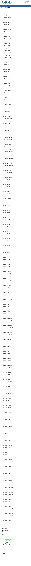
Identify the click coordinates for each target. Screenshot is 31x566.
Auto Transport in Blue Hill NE (7, 88)
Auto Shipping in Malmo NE (6, 69)
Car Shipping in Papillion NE (6, 236)
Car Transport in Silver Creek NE (7, 299)
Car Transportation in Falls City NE (7, 332)
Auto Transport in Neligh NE (6, 109)
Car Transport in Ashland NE (6, 264)
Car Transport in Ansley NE (6, 259)
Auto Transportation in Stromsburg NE (8, 177)
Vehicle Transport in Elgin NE (7, 435)
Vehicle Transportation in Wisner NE (8, 515)
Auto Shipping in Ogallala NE (6, 78)
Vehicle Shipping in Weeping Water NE (8, 409)
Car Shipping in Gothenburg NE (7, 207)
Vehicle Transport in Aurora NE (7, 417)
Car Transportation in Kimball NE (7, 337)
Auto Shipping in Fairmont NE (7, 38)
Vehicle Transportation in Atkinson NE (8, 475)
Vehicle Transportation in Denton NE (8, 482)
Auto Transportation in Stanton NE (7, 174)
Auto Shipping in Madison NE (6, 66)
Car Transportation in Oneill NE (7, 351)
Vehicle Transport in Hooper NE (7, 447)
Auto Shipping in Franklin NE (6, 43)
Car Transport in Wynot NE (6, 315)
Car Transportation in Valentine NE (7, 370)
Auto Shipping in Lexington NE (7, 62)
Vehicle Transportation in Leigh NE (7, 501)
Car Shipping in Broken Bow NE (7, 186)
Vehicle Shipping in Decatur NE (7, 379)
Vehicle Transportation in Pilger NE (7, 511)
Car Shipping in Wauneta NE (6, 252)
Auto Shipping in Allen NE (6, 15)
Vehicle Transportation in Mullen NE (7, 506)
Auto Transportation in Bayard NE (7, 137)
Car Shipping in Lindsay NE (6, 219)
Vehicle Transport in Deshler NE (7, 431)
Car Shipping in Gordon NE (6, 205)
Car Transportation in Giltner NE (7, 334)
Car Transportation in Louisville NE (7, 341)
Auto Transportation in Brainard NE (7, 144)
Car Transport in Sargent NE (6, 290)
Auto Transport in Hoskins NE (7, 104)
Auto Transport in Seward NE (7, 125)
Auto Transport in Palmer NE (6, 116)
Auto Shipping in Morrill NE (6, 73)
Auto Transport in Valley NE (6, 132)
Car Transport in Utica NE (6, 306)
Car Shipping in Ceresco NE (6, 196)
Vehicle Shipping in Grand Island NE (7, 381)
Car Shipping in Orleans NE (6, 233)
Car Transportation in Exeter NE (7, 330)
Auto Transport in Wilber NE (6, 135)
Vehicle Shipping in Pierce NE (7, 398)
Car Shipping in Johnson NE (6, 214)
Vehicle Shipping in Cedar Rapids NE (8, 377)
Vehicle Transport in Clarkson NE (7, 426)
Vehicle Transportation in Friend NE (7, 489)
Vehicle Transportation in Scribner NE (8, 513)
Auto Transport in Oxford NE (6, 113)
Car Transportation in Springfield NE (8, 362)
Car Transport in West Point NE (7, 311)
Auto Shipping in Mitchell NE (6, 71)
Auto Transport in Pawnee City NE (7, 118)
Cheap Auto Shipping (3, 7)
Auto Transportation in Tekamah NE (7, 182)
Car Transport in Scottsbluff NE (7, 292)
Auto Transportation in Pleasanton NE (8, 170)
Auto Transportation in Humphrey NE (8, 160)
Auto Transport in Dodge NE (6, 97)
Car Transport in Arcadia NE (6, 261)
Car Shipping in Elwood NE (6, 200)
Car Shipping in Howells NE (6, 212)
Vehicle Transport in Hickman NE (7, 445)
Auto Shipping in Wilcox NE (6, 83)
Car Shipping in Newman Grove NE (7, 226)
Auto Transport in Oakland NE (7, 111)
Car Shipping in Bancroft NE (6, 184)
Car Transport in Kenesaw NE (7, 285)
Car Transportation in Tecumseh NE (7, 365)
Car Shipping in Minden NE (6, 221)
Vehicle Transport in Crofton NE (7, 428)
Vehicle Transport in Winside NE (7, 468)
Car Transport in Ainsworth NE (7, 254)
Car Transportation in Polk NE (7, 355)
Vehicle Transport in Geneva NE (7, 440)
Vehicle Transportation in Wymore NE (8, 518)
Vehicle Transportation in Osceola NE (8, 508)
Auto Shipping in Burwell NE (6, 24)
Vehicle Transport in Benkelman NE (7, 419)
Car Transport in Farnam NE (6, 278)
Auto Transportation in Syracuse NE (7, 179)
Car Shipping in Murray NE (6, 224)
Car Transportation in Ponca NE (7, 358)
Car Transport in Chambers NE (7, 271)
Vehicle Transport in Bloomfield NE (7, 421)
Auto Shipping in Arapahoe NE (7, 17)
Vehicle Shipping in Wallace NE (7, 405)
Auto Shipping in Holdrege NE (7, 55)
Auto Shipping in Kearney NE (6, 59)
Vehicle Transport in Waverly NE (7, 466)
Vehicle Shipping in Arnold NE (7, 372)
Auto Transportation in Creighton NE (8, 149)
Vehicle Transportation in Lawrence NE (8, 499)
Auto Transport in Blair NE (6, 85)
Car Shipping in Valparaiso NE (7, 250)
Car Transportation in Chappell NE (7, 325)
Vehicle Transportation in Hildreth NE (8, 494)
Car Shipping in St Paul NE (6, 245)
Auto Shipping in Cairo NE (6, 26)
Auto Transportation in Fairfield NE (7, 156)
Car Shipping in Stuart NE (6, 247)
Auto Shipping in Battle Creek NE (7, 19)
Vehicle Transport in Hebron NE (7, 442)
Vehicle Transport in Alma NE (7, 412)
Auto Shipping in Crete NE (6, 33)
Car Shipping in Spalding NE (6, 240)
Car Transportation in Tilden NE (7, 367)
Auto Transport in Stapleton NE (7, 127)
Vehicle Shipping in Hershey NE (7, 386)
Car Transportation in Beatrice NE (7, 320)
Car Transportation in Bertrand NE (7, 323)
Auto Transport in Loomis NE (6, 106)
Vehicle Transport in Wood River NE (7, 471)
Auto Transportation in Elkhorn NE (7, 153)
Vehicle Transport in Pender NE (7, 454)
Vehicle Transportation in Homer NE (7, 496)
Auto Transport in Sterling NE (7, 130)
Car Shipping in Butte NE (6, 189)
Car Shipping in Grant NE (6, 210)
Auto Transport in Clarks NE (6, 92)
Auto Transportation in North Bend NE (8, 165)
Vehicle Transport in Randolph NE (7, 459)
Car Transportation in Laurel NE (7, 339)
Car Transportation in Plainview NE (7, 353)
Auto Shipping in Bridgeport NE (7, 22)
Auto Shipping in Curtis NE (6, 36)
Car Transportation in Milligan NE (7, 346)
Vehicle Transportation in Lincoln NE (8, 503)
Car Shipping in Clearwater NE (7, 198)
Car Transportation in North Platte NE (8, 348)
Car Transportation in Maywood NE (7, 344)
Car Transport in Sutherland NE (7, 301)
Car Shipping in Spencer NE (6, 243)
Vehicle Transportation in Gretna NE (8, 492)
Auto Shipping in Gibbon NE (6, 48)
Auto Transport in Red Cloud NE (7, 120)
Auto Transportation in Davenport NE (8, 151)
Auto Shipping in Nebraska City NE (7, 76)
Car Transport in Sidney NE (6, 297)
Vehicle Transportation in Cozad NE (7, 480)
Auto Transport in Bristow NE (7, 90)
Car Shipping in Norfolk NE (6, 229)
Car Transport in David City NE (7, 273)
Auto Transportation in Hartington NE (8, 158)
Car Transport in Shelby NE (6, 294)
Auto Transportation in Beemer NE (7, 139)
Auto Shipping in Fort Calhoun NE (7, 41)
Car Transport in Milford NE (6, 287)
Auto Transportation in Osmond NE (7, 167)
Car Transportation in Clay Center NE (8, 327)
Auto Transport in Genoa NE (6, 102)
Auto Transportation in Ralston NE (7, 172)
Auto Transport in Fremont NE (7, 99)
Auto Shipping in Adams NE (6, 12)
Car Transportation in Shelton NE (7, 360)
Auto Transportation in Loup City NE (7, 163)
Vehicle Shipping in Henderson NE (7, 384)
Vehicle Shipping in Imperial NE (7, 391)
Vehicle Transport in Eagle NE (7, 433)
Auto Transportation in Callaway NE (7, 146)
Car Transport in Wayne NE (6, 308)
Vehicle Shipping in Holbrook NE (7, 388)
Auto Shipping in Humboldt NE (7, 57)
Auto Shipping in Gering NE (6, 45)
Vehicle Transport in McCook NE (7, 449)
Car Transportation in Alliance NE (7, 318)
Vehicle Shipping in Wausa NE (7, 407)
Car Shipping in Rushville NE (6, 238)
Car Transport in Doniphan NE (7, 276)
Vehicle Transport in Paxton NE (7, 452)
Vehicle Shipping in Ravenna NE (7, 400)
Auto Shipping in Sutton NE (6, 80)
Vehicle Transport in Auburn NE (7, 414)
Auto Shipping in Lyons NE (6, 64)
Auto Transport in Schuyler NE (7, 123)
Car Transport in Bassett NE (6, 266)
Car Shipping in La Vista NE (6, 217)
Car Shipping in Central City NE (7, 193)
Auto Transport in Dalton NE (6, 95)
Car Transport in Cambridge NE (7, 268)
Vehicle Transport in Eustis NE (7, 438)
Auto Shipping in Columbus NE (7, 29)
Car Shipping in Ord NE (6, 231)
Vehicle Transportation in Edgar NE (7, 485)
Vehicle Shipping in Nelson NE (7, 393)
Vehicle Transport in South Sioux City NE (8, 461)
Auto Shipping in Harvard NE (6, 50)
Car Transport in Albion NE (6, 257)
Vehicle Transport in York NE (6, 473)
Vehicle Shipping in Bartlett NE (7, 374)
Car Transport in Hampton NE (7, 280)
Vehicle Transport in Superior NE (7, 464)
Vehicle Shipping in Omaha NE (7, 395)
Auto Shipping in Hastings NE (7, 52)
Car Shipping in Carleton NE (6, 191)
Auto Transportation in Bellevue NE (7, 142)
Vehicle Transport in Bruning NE (7, 424)
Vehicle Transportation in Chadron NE (8, 478)
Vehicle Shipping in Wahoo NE (7, 402)
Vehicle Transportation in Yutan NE (7, 520)
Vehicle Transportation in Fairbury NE (8, 487)
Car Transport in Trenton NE (6, 304)
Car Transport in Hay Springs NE (7, 283)
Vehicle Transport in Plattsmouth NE (8, 456)
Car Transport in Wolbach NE (7, 313)
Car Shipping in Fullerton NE (6, 203)
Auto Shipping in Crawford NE (7, 31)
